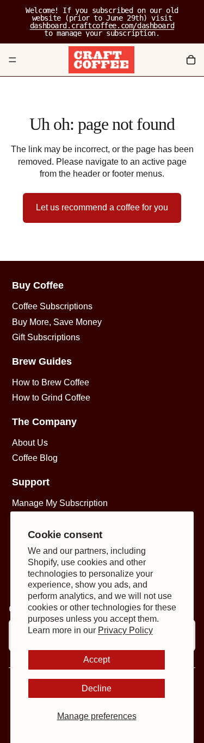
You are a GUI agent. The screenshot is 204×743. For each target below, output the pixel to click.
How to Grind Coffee (51, 397)
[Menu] (12, 59)
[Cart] (191, 60)
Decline (97, 688)
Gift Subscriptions (46, 337)
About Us (30, 442)
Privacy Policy (125, 630)
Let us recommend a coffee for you (102, 207)
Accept (96, 659)
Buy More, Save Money (57, 322)
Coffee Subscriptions (52, 306)
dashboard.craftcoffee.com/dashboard (102, 25)
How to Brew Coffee (50, 382)
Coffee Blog (35, 458)
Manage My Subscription (60, 503)
